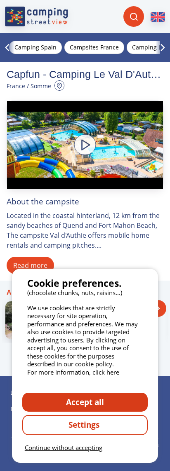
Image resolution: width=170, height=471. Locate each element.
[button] (85, 145)
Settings (85, 424)
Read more (30, 265)
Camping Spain (35, 47)
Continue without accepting (63, 447)
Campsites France (94, 47)
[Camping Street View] (36, 16)
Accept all (85, 402)
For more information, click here (73, 372)
